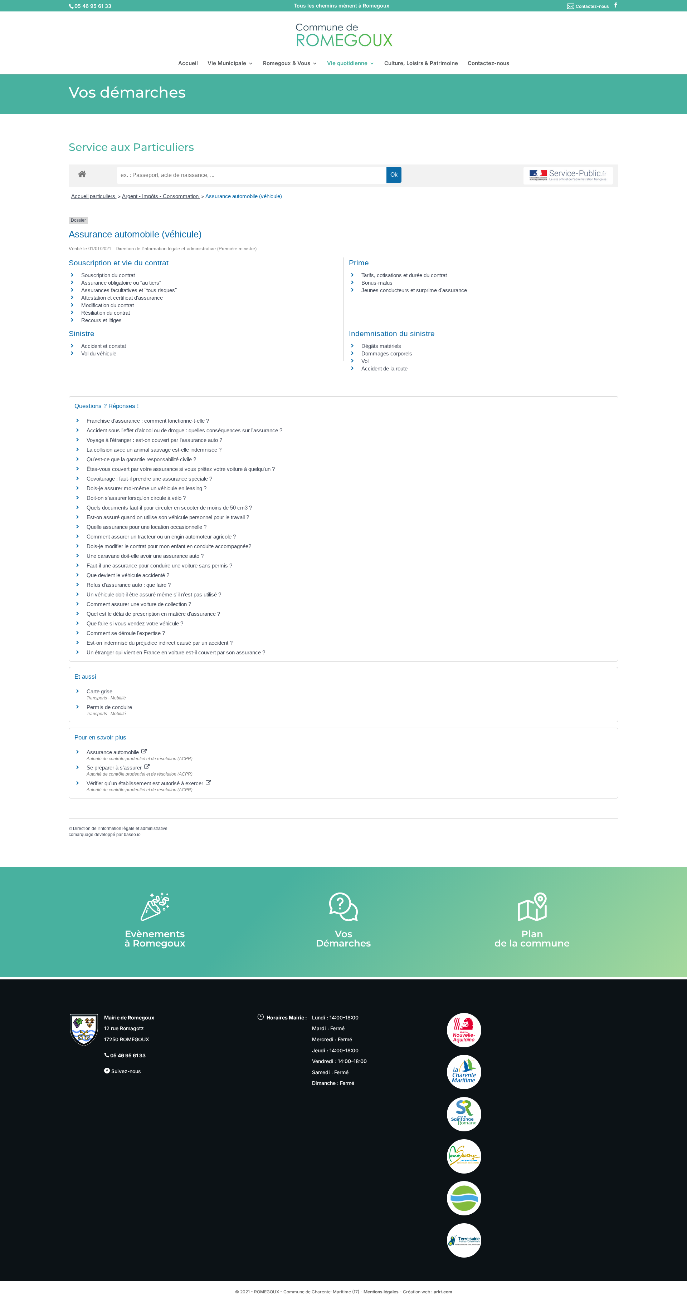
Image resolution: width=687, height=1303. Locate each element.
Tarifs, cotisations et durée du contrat (404, 275)
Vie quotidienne (347, 64)
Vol (365, 361)
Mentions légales (381, 1291)
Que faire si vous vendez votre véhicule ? (135, 623)
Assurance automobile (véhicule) (243, 196)
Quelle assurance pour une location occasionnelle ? (146, 527)
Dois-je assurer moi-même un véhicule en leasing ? (146, 488)
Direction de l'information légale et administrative (120, 828)
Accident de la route (384, 368)
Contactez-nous (592, 6)
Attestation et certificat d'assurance (122, 298)
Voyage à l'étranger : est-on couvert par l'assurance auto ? (154, 440)
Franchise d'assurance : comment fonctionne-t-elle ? (148, 421)
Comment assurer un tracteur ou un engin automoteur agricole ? (161, 537)
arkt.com (443, 1291)
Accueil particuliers (94, 196)
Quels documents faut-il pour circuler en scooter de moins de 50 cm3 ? (169, 508)
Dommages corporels (386, 353)
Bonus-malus (377, 283)
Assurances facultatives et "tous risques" (129, 290)
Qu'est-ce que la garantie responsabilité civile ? (141, 459)
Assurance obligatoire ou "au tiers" (121, 283)
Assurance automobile (113, 752)
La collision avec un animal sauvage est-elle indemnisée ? (154, 450)
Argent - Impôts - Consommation (161, 196)
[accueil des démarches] (82, 173)
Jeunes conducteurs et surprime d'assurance (414, 290)
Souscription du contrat (108, 275)
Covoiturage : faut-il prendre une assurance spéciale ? (149, 479)
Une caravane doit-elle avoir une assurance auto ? (145, 556)
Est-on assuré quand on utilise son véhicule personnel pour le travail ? (168, 517)
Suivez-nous (125, 1071)
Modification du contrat (107, 305)
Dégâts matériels (381, 346)
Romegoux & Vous (286, 64)
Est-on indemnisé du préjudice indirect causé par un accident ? (160, 643)
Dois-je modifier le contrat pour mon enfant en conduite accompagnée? (169, 546)
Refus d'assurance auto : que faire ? (129, 585)
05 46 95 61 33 (128, 1055)
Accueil (188, 64)
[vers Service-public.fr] (568, 176)
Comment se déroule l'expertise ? (126, 633)
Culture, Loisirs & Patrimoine (421, 64)
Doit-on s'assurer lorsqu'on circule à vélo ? (136, 498)
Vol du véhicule (98, 353)
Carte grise (99, 691)
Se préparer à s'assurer (115, 767)
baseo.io (132, 834)
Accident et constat (103, 346)
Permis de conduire (109, 707)
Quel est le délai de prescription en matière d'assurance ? (153, 614)
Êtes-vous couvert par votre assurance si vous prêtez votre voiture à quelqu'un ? (181, 469)
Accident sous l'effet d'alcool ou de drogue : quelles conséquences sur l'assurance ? (184, 430)
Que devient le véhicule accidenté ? (128, 575)
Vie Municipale (227, 64)
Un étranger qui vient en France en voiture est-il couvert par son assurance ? (176, 652)
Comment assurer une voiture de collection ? (139, 604)
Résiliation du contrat (105, 313)
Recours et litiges (101, 320)
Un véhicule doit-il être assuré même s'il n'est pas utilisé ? (154, 594)
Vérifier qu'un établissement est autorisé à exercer (146, 783)
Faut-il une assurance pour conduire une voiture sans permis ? (159, 565)
